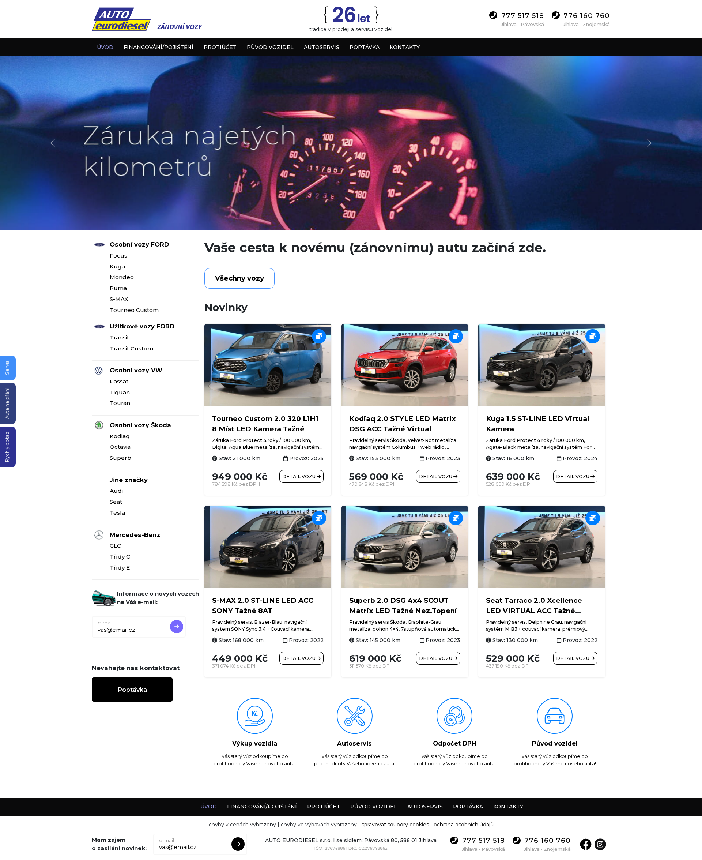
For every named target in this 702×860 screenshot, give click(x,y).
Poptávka (132, 689)
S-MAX (119, 299)
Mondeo (122, 277)
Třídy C (120, 556)
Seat (116, 501)
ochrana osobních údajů (464, 824)
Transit (119, 337)
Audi (116, 490)
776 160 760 (586, 15)
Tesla (117, 512)
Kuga (117, 266)
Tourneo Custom (134, 310)
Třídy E (120, 567)
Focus (118, 255)
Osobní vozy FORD (139, 244)
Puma (118, 288)
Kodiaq (120, 436)
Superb (120, 457)
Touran (120, 402)
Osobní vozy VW (136, 370)
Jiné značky (129, 480)
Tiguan (120, 392)
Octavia (120, 446)
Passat (119, 381)
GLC (115, 545)
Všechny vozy (239, 278)
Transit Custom (131, 348)
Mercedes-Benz (135, 534)
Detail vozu (299, 476)
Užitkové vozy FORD (142, 326)
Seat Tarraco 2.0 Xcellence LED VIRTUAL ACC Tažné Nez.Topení (534, 610)
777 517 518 (522, 15)
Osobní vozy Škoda (140, 425)
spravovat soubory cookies (395, 824)
